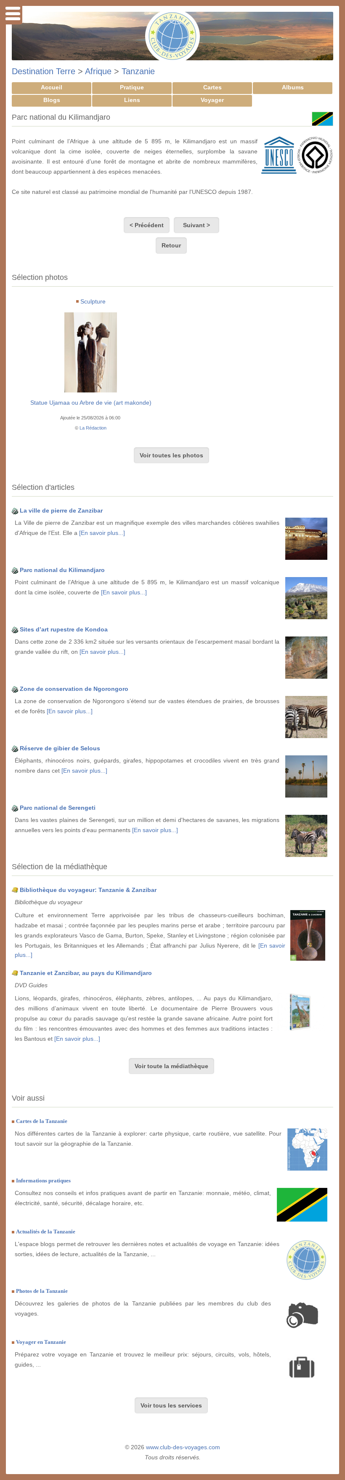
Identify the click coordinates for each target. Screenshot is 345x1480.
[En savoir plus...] (102, 532)
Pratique (132, 87)
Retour (171, 245)
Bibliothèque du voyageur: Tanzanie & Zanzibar (88, 889)
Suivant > (196, 225)
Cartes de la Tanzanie (41, 1121)
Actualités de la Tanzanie (45, 1231)
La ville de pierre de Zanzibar (61, 510)
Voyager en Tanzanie (41, 1342)
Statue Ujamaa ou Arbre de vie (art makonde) (90, 402)
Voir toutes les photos (171, 455)
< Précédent (147, 225)
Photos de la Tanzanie (42, 1291)
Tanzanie (138, 71)
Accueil (51, 87)
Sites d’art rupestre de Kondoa (64, 629)
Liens (132, 100)
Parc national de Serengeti (58, 807)
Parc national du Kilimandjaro (62, 570)
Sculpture (93, 301)
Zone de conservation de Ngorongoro (74, 688)
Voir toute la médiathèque (171, 1066)
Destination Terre (43, 71)
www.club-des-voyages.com (183, 1447)
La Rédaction (93, 427)
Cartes (212, 87)
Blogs (51, 100)
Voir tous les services (171, 1405)
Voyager (212, 100)
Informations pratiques (43, 1180)
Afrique (98, 71)
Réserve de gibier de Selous (60, 748)
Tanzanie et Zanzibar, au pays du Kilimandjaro (86, 973)
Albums (293, 87)
